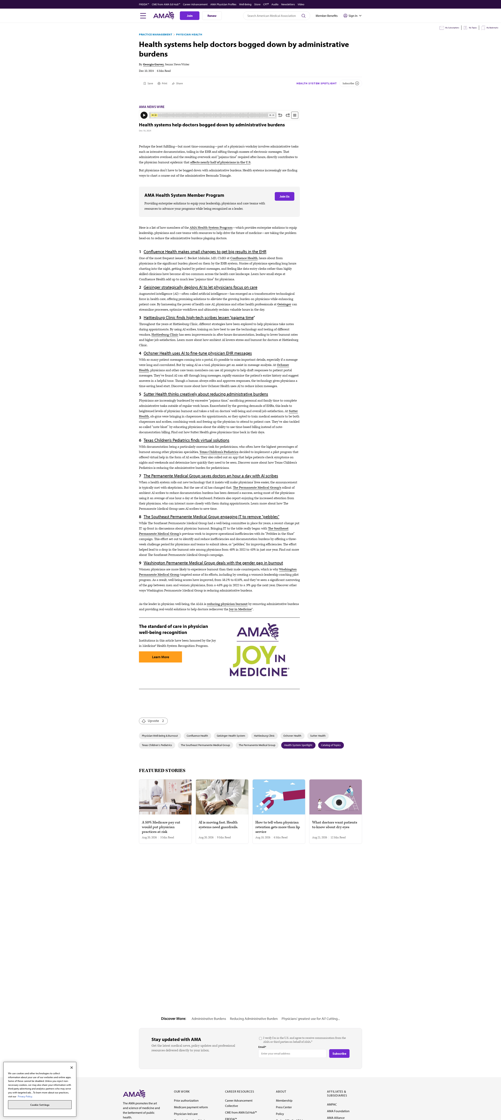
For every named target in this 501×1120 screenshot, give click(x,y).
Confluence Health (244, 258)
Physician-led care (186, 1114)
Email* (262, 1047)
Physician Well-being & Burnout (160, 735)
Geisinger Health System (231, 735)
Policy (280, 1114)
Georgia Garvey (153, 64)
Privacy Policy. (25, 1096)
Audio (274, 4)
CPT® (266, 4)
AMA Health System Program (211, 228)
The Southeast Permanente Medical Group (205, 745)
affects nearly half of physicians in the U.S (220, 162)
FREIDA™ (144, 4)
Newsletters (288, 4)
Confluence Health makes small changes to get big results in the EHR (205, 251)
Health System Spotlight (316, 83)
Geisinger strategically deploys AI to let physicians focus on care (200, 287)
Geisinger (284, 304)
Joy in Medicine (240, 609)
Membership (284, 1100)
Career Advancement (195, 4)
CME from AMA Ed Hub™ (166, 4)
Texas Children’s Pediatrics (218, 452)
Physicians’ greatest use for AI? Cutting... (311, 1018)
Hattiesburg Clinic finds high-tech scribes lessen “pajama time (198, 317)
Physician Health (189, 34)
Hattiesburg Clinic (164, 335)
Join (190, 16)
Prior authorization (186, 1100)
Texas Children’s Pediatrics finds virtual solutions (186, 440)
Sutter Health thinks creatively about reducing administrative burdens (206, 394)
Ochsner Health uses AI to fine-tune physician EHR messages (198, 353)
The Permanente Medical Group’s (257, 487)
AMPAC (332, 1104)
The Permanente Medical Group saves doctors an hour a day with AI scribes (211, 475)
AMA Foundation (338, 1111)
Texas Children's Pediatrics (157, 745)
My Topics (473, 27)
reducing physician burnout (227, 604)
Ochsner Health (292, 735)
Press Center (284, 1107)
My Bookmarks (492, 27)
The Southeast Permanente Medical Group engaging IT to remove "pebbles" (211, 516)
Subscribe (348, 83)
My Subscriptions (452, 27)
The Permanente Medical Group (257, 745)
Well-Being (245, 4)
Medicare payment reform (191, 1107)
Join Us (284, 196)
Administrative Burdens (209, 1018)
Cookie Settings (40, 1104)
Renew (211, 16)
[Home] (134, 1093)
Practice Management (155, 34)
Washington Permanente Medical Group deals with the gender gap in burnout (213, 562)
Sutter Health (318, 735)
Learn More (160, 657)
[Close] (71, 1067)
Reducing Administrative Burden (254, 1018)
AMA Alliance (336, 1118)
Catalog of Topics (331, 745)
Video (301, 4)
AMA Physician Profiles (223, 4)
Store (257, 4)
